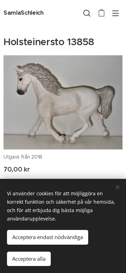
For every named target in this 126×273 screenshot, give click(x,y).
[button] (86, 13)
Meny (115, 13)
